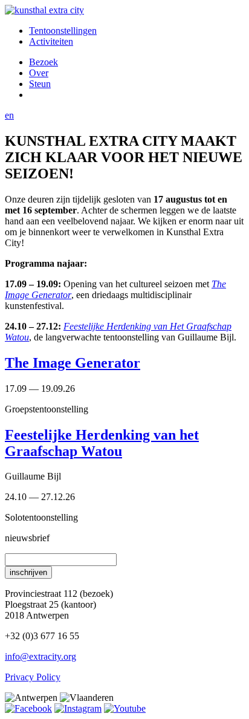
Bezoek (43, 62)
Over (38, 73)
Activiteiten (51, 41)
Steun (40, 84)
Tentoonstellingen (63, 30)
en (9, 115)
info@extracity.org (40, 656)
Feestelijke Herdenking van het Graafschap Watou (102, 443)
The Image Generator (72, 363)
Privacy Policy (32, 677)
